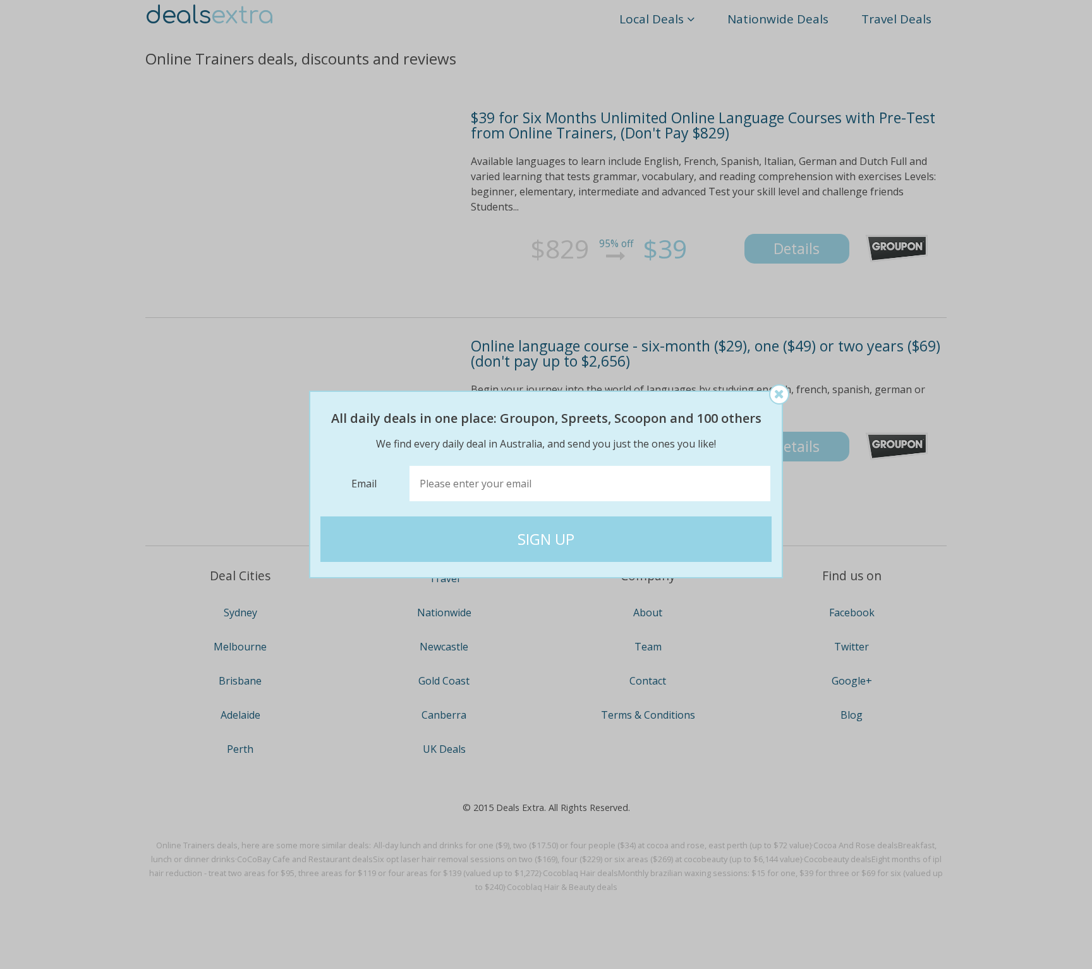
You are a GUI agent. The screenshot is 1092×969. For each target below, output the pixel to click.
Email (364, 483)
